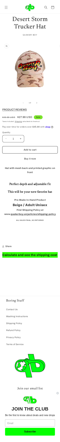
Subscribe (30, 431)
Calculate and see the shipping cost (29, 255)
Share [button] (8, 246)
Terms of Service (15, 344)
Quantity (6, 132)
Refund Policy (13, 330)
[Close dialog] (57, 393)
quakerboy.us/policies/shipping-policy (33, 214)
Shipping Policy (14, 323)
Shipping (18, 121)
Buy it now (30, 158)
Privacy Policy (13, 337)
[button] (6, 7)
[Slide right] (36, 102)
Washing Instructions (17, 316)
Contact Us (12, 309)
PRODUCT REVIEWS (14, 109)
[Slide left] (23, 102)
